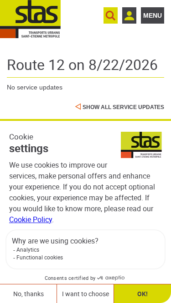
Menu (152, 15)
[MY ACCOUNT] (129, 15)
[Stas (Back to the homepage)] (30, 19)
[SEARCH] (111, 15)
